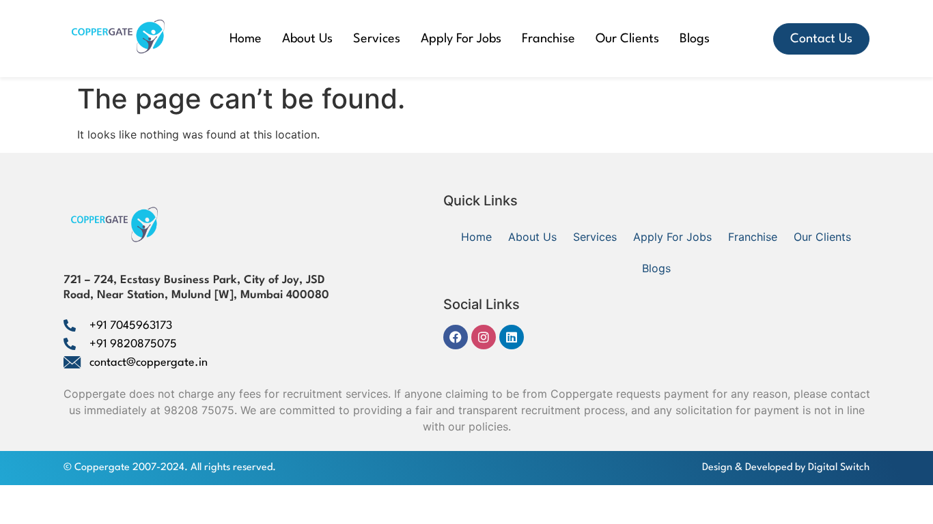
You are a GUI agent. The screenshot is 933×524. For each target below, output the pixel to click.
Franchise (548, 39)
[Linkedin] (511, 337)
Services (376, 39)
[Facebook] (455, 337)
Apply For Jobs (461, 39)
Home (245, 39)
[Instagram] (483, 337)
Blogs (695, 39)
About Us (307, 39)
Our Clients (627, 39)
